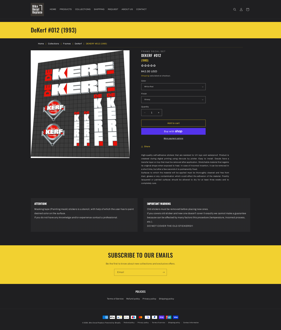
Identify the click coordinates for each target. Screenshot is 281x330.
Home (41, 44)
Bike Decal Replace (96, 323)
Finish (144, 94)
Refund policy (133, 299)
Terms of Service (115, 299)
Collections (53, 44)
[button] (235, 9)
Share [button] (147, 146)
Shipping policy (166, 299)
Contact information (191, 322)
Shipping (145, 76)
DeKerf (78, 44)
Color (143, 81)
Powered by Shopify (113, 323)
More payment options (173, 138)
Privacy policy (149, 299)
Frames (67, 44)
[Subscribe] (163, 272)
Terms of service (158, 322)
